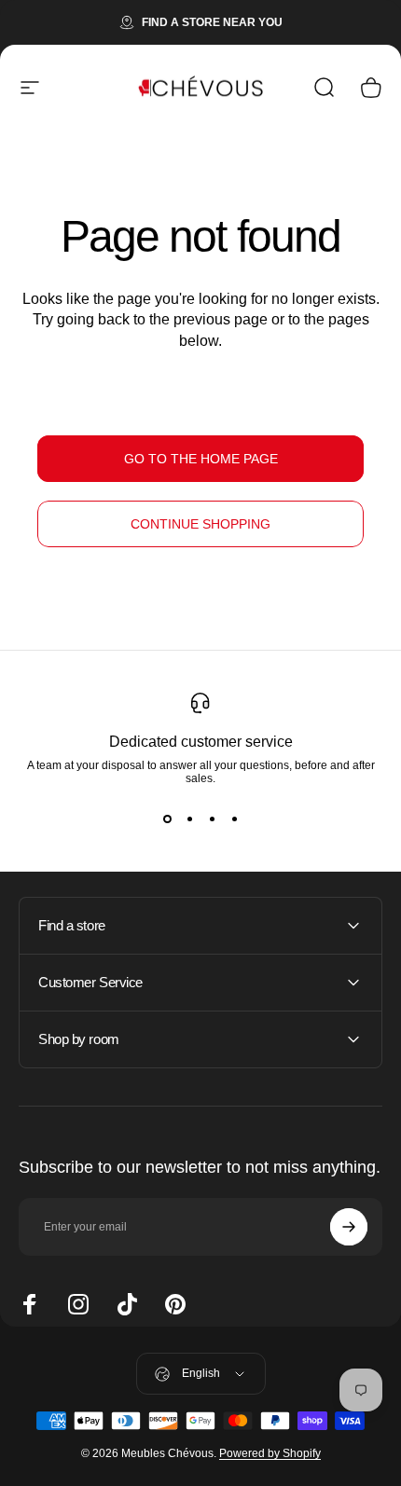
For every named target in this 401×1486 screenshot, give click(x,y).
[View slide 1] (167, 818)
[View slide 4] (234, 818)
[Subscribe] (348, 1226)
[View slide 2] (189, 818)
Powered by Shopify (270, 1453)
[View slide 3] (211, 818)
